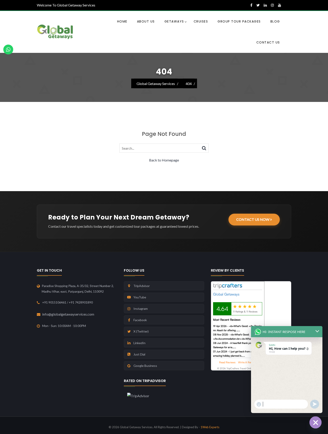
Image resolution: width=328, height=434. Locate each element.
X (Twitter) (141, 331)
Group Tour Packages (239, 21)
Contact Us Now (253, 219)
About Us (146, 21)
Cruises (201, 21)
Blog (275, 21)
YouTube (139, 297)
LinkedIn (139, 343)
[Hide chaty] (315, 422)
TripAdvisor (141, 286)
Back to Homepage (164, 160)
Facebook (140, 320)
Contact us (268, 42)
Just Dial (139, 354)
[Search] (204, 148)
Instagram (140, 308)
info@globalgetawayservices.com (68, 314)
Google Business (145, 366)
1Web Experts (210, 427)
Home (122, 21)
